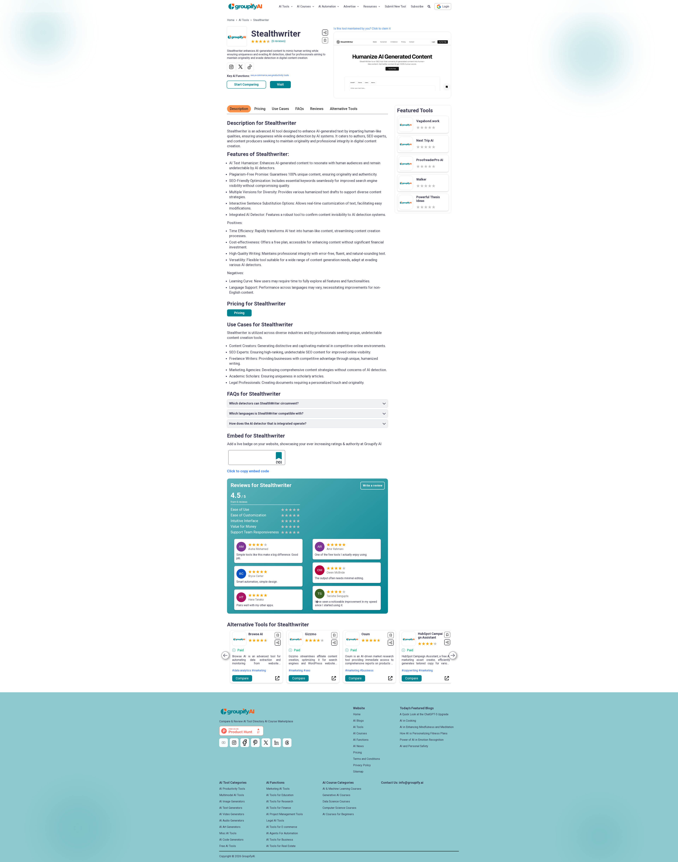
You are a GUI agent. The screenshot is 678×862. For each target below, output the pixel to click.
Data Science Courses (336, 801)
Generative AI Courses (336, 795)
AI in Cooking (408, 720)
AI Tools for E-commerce (281, 827)
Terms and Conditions (366, 759)
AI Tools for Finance (278, 807)
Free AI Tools (227, 846)
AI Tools (244, 20)
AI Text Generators (230, 807)
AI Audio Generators (231, 820)
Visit (280, 84)
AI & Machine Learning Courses (342, 788)
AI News (358, 746)
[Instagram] (234, 742)
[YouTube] (223, 742)
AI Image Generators (232, 801)
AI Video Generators (231, 814)
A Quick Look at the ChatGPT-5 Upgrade (424, 714)
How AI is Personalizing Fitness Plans (423, 733)
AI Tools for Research (279, 801)
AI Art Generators (229, 827)
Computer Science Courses (339, 807)
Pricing (239, 313)
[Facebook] (244, 742)
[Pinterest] (255, 742)
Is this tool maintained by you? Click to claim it (362, 28)
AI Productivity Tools (232, 788)
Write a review (372, 485)
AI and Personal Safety (414, 746)
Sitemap (358, 771)
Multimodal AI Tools (231, 795)
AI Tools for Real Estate (281, 846)
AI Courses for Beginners (338, 814)
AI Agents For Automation (282, 833)
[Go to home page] (248, 6)
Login (445, 6)
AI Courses (360, 733)
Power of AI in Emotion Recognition (422, 739)
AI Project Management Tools (284, 814)
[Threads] (287, 742)
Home (230, 20)
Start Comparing (246, 84)
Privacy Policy (362, 765)
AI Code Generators (231, 839)
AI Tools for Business (279, 839)
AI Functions (360, 739)
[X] (266, 742)
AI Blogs (358, 720)
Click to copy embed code (248, 471)
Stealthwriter (261, 20)
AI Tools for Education (279, 795)
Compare (242, 678)
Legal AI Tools (275, 820)
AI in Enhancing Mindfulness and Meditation (427, 727)
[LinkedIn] (276, 742)
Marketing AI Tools (278, 788)
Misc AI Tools (227, 833)
